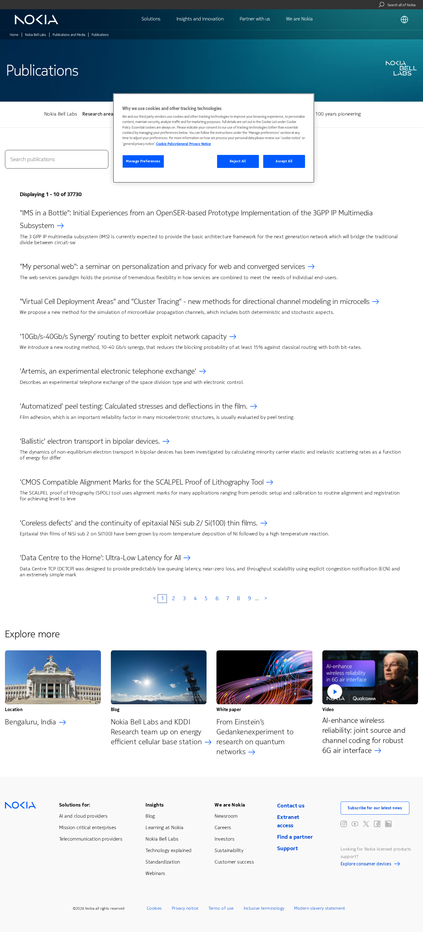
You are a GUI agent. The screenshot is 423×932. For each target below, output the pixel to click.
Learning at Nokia (164, 827)
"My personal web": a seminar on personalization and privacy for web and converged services (162, 266)
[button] (370, 677)
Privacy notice (185, 908)
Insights (155, 805)
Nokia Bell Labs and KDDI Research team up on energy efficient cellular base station (156, 731)
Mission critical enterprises (87, 827)
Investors (224, 839)
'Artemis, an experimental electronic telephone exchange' (108, 371)
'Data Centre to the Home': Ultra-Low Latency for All (100, 557)
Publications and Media (69, 35)
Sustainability (229, 850)
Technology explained (168, 850)
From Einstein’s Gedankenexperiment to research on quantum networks (255, 736)
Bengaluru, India (30, 722)
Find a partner (295, 837)
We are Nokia (230, 805)
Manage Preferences (143, 161)
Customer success (234, 862)
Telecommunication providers (90, 839)
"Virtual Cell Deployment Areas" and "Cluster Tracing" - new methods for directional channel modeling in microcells (194, 301)
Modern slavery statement (319, 908)
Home (14, 35)
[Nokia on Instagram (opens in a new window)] (344, 824)
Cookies (154, 908)
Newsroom (226, 816)
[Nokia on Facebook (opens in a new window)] (377, 824)
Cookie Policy (166, 144)
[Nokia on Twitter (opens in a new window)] (366, 824)
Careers (223, 827)
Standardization (163, 862)
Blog (150, 816)
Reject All (238, 161)
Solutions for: (74, 805)
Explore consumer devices (366, 864)
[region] (213, 138)
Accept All (284, 161)
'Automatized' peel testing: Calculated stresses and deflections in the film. (133, 406)
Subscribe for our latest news (375, 808)
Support (287, 848)
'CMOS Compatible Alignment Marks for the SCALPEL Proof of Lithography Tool (142, 482)
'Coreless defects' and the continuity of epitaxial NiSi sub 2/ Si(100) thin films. (139, 523)
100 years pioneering (338, 114)
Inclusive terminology (264, 908)
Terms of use (221, 908)
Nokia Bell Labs (35, 35)
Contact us (290, 805)
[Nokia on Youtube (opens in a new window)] (355, 824)
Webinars (155, 873)
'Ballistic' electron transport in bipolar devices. (90, 441)
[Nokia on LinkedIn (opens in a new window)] (388, 824)
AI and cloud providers (83, 816)
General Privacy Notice (194, 144)
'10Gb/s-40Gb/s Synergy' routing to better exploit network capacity (123, 336)
